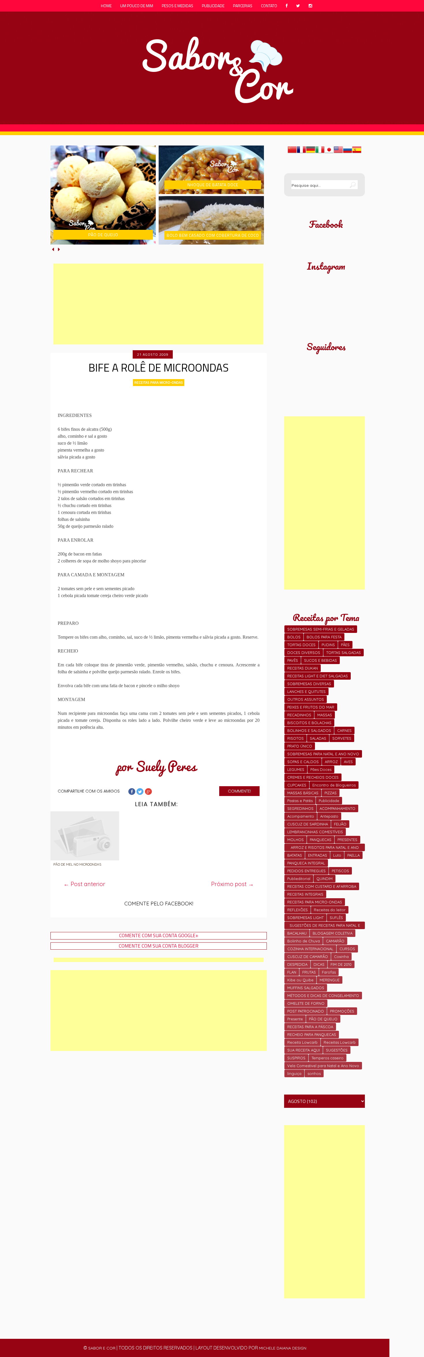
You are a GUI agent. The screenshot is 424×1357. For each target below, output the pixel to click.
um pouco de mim (136, 6)
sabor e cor (101, 1348)
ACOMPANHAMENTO (337, 808)
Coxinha (341, 956)
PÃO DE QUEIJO (323, 1019)
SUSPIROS (296, 1058)
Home (106, 6)
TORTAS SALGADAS (343, 652)
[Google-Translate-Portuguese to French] (301, 152)
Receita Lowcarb (302, 1042)
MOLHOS (295, 839)
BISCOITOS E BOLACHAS (309, 722)
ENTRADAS (317, 855)
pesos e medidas (177, 6)
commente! (239, 791)
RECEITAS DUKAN (302, 668)
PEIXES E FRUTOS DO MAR (310, 707)
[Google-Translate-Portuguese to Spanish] (356, 152)
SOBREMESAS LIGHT (305, 917)
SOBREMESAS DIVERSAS (309, 683)
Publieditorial (298, 878)
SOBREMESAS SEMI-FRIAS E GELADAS (320, 629)
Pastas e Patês (300, 800)
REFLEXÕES (297, 909)
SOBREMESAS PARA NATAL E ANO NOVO (323, 754)
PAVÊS (292, 660)
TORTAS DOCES (301, 644)
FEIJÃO (340, 824)
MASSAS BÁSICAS (302, 793)
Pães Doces (320, 769)
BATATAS (294, 855)
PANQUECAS (320, 839)
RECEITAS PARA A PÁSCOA (310, 1026)
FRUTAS (309, 972)
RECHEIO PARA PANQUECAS (311, 1034)
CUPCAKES (296, 785)
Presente (295, 1019)
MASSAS (324, 715)
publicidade (213, 6)
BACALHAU (297, 933)
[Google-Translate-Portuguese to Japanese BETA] (329, 152)
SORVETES (341, 738)
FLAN (291, 972)
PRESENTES (347, 839)
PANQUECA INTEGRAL (306, 863)
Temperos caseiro (328, 1058)
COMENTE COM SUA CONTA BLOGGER (158, 946)
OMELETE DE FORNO (305, 1003)
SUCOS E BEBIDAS (320, 660)
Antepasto (329, 816)
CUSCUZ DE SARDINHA (307, 824)
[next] (59, 249)
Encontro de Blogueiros (334, 785)
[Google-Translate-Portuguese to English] (338, 152)
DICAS (319, 964)
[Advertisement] (158, 304)
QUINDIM (324, 878)
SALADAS (318, 738)
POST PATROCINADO (305, 1011)
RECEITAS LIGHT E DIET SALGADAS (317, 676)
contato (269, 6)
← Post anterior (84, 884)
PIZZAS (330, 793)
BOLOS (294, 637)
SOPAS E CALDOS (303, 761)
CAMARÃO (335, 941)
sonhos (314, 1073)
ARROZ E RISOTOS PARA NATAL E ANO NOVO (325, 848)
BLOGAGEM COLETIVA (332, 933)
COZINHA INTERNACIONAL (310, 948)
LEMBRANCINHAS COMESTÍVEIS (315, 832)
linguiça (294, 1073)
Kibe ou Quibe (300, 980)
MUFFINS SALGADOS (305, 987)
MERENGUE (329, 980)
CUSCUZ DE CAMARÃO (307, 956)
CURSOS (347, 948)
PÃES (345, 644)
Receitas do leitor (330, 909)
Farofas (329, 972)
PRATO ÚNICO (299, 746)
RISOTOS (295, 738)
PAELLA (353, 855)
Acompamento (300, 816)
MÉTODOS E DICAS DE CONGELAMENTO (323, 995)
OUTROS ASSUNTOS (305, 699)
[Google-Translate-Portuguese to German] (310, 152)
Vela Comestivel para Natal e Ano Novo (323, 1065)
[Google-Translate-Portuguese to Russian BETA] (347, 152)
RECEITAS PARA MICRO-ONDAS (158, 382)
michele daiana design (282, 1348)
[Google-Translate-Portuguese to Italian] (319, 152)
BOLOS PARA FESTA (324, 637)
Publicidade (329, 800)
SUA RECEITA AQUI (303, 1050)
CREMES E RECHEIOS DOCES (313, 777)
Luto (337, 855)
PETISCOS (340, 870)
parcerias (242, 6)
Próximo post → (232, 884)
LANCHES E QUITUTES (306, 691)
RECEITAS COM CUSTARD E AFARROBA (321, 886)
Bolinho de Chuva (303, 941)
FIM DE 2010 (341, 964)
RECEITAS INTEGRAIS (305, 894)
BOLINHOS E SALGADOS (309, 730)
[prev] (53, 249)
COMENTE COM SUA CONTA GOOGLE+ (158, 935)
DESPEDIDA (297, 964)
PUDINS (328, 644)
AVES (348, 761)
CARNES (344, 730)
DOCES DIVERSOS (303, 652)
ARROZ (331, 761)
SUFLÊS (336, 917)
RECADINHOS (299, 715)
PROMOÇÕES (342, 1011)
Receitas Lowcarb (340, 1042)
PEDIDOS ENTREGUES (306, 870)
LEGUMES (295, 769)
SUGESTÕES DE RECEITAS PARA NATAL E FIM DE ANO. (325, 926)
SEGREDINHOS (300, 808)
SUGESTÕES (337, 1050)
